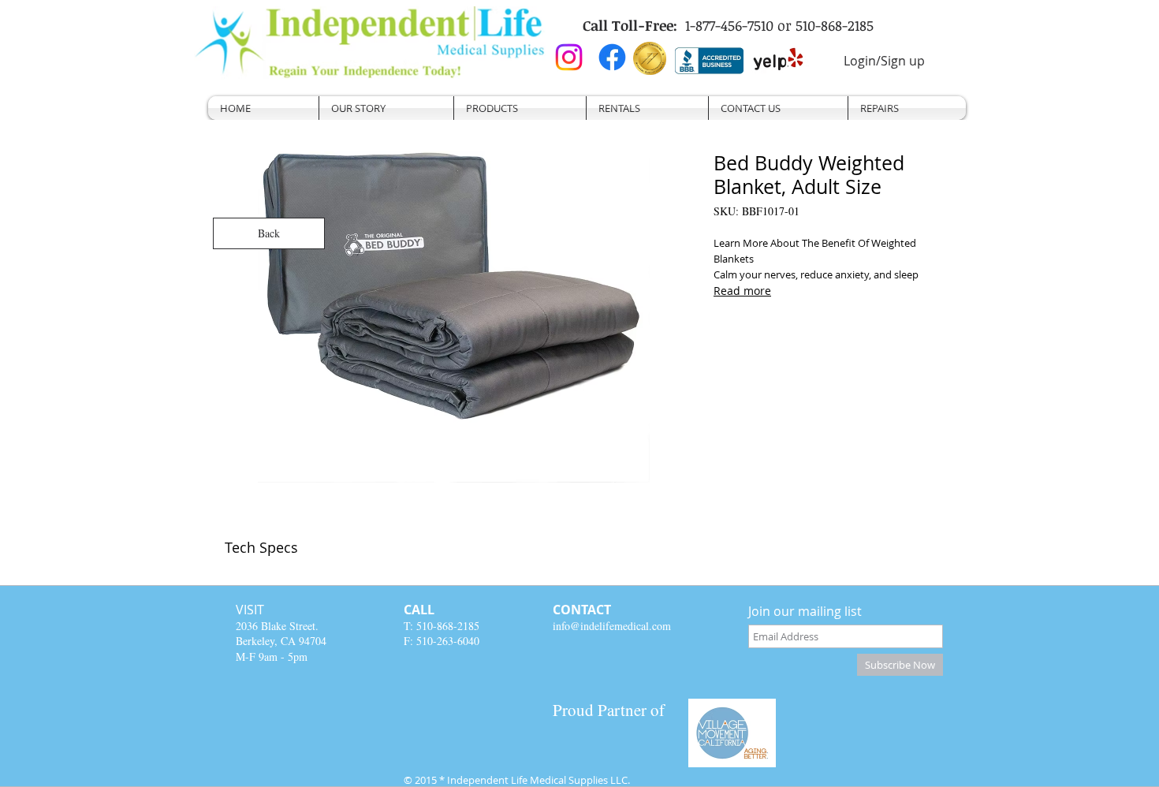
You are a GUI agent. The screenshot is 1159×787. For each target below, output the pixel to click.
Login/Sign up (884, 60)
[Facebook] (612, 57)
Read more (742, 290)
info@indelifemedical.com (612, 625)
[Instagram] (569, 57)
